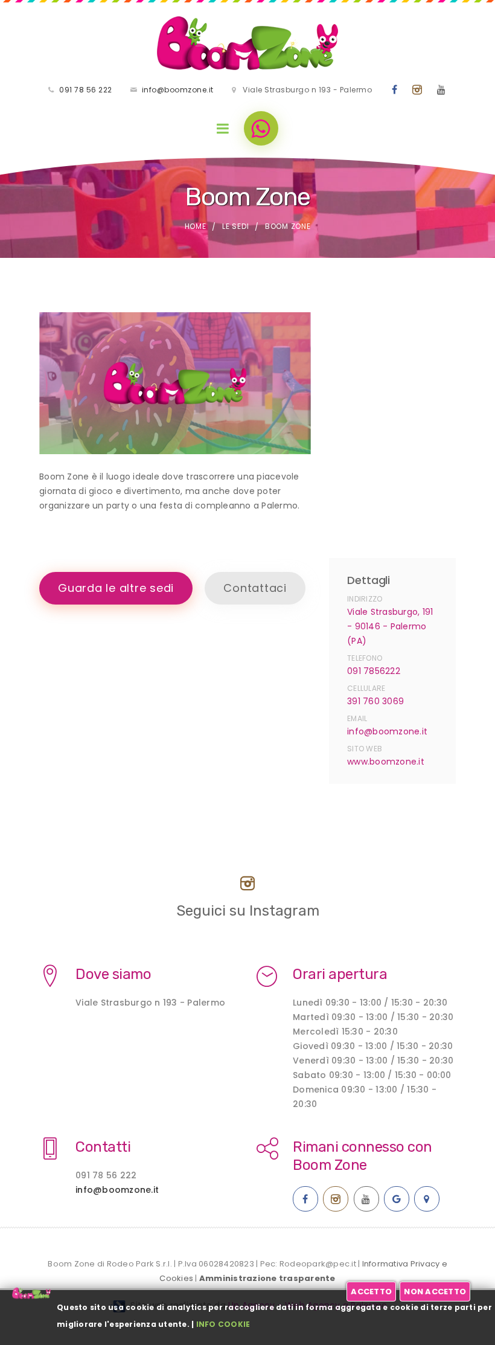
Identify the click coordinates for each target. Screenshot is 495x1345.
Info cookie (223, 1324)
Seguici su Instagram (247, 910)
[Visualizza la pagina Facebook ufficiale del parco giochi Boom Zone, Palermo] (395, 90)
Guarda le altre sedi (116, 587)
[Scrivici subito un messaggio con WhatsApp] (261, 128)
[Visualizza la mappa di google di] (426, 1199)
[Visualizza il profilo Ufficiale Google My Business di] (396, 1199)
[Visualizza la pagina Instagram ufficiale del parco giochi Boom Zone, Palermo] (417, 90)
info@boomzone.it (178, 90)
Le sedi (235, 226)
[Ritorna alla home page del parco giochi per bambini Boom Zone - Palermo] (247, 43)
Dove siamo (113, 974)
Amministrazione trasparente (267, 1278)
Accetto (371, 1291)
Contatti (102, 1146)
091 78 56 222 (85, 90)
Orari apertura (340, 974)
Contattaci (255, 587)
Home (195, 226)
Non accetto (435, 1291)
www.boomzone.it (385, 762)
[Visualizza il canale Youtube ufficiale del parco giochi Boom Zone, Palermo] (441, 90)
